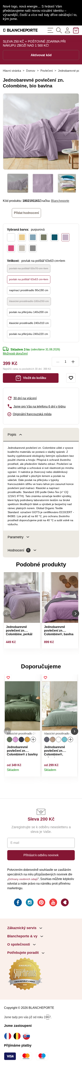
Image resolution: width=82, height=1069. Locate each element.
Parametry (15, 537)
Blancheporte (60, 200)
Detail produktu (35, 772)
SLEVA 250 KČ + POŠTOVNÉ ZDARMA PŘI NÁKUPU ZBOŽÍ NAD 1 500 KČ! (34, 43)
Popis (12, 434)
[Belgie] (18, 1036)
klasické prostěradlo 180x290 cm (29, 301)
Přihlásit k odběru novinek (41, 855)
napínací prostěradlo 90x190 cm (28, 290)
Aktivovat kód (41, 55)
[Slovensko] (27, 1036)
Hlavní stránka (12, 70)
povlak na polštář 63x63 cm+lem (28, 279)
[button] (7, 731)
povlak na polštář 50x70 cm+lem (28, 268)
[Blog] (64, 903)
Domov (30, 70)
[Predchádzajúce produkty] (6, 613)
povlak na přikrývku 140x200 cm (28, 312)
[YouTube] (52, 903)
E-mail (14, 842)
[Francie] (8, 1036)
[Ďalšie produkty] (75, 613)
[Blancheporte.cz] (20, 30)
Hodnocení (18, 550)
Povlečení (46, 70)
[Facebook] (17, 903)
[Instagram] (29, 903)
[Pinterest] (41, 903)
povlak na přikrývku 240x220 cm (28, 333)
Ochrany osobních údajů (23, 879)
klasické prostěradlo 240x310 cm (29, 323)
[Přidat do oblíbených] (71, 378)
